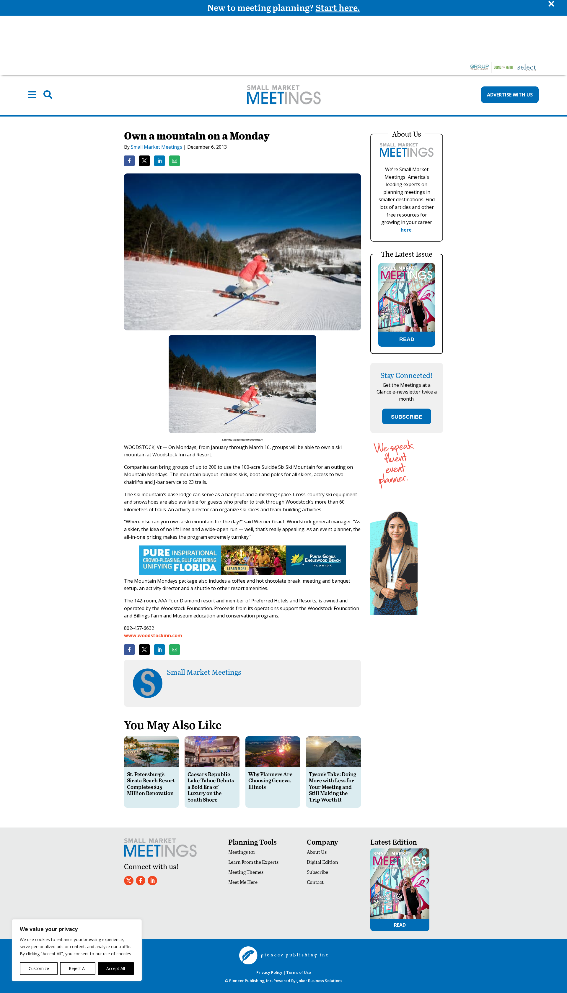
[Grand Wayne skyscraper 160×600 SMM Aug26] (394, 613)
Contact (315, 882)
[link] (129, 160)
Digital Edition (322, 862)
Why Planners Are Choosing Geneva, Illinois (270, 780)
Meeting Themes (245, 872)
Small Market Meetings (156, 147)
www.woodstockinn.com (153, 635)
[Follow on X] (128, 880)
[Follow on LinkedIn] (152, 880)
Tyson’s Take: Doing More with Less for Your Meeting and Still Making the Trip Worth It (332, 786)
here (406, 230)
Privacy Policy (269, 972)
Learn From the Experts (253, 862)
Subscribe (317, 872)
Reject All (78, 968)
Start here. (338, 7)
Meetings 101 (241, 852)
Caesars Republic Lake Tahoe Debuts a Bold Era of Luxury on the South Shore (211, 786)
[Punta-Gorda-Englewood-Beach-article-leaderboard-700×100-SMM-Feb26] (242, 573)
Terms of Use (298, 972)
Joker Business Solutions (319, 980)
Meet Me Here (243, 882)
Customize (39, 968)
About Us (317, 852)
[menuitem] (32, 95)
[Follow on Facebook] (140, 880)
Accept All (115, 968)
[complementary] (77, 950)
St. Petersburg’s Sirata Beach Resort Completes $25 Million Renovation (151, 783)
